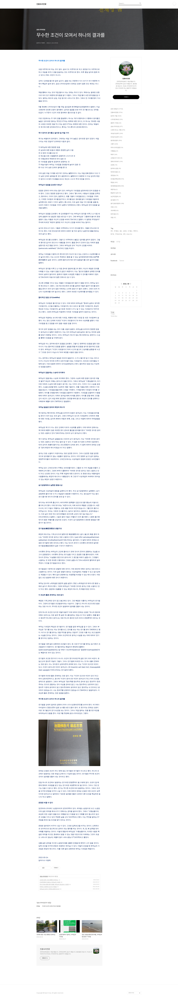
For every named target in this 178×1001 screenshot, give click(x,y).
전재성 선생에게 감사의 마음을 (48, 886)
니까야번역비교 (117, 119)
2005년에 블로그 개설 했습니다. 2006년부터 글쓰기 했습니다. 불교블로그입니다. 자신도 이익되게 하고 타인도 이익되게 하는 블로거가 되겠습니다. (66, 953)
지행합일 (114, 151)
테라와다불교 (115, 172)
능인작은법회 (116, 196)
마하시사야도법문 (117, 147)
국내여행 (114, 210)
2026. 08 (126, 284)
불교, (121, 231)
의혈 (113, 217)
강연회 (114, 165)
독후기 (114, 154)
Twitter (121, 260)
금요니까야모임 (44, 876)
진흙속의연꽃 (41, 4)
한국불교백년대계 (117, 179)
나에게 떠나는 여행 (118, 130)
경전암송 (114, 175)
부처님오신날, (118, 234)
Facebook (114, 260)
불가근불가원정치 (117, 203)
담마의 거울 (116, 116)
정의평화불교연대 (117, 186)
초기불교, (130, 231)
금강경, (125, 231)
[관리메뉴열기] (174, 3)
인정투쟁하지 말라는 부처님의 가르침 (50, 882)
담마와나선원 (116, 168)
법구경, (112, 234)
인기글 (118, 241)
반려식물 (114, 214)
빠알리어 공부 (116, 193)
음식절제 (115, 200)
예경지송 (114, 189)
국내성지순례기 (117, 133)
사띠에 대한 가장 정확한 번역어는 (49, 880)
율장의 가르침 (116, 123)
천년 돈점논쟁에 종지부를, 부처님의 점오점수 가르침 (54, 884)
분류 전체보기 (117, 109)
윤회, (124, 234)
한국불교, (116, 231)
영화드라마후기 (117, 161)
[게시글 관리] (49, 867)
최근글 (112, 241)
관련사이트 (131, 993)
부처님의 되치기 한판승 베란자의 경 (49, 889)
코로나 (114, 207)
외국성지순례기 (116, 137)
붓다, (112, 231)
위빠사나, (135, 231)
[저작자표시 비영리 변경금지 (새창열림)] (63, 868)
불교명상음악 (116, 140)
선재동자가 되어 (116, 158)
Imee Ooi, (129, 234)
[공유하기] (46, 867)
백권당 (114, 182)
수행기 (114, 144)
